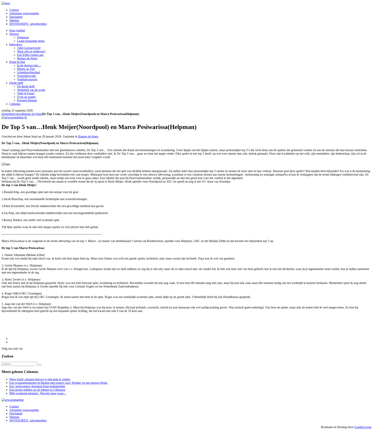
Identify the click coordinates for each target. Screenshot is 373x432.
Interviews (15, 114)
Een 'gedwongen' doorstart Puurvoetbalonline (37, 386)
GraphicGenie (362, 427)
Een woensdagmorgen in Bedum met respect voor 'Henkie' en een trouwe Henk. (58, 382)
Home (5, 114)
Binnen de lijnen (32, 114)
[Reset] (39, 364)
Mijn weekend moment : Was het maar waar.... (37, 393)
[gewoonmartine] (13, 400)
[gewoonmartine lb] (14, 117)
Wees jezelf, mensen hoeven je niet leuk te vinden (39, 379)
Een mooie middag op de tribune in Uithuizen (37, 389)
